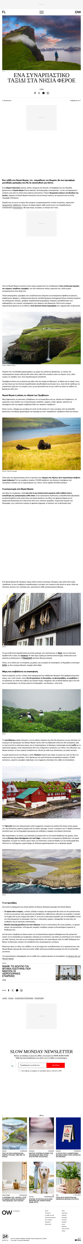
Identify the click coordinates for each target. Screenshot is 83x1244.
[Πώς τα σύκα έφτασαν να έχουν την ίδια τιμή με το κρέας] (14, 1133)
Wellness (64, 1215)
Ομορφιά (64, 1222)
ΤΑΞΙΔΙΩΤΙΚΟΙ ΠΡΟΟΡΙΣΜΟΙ (24, 998)
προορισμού (18, 208)
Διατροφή (64, 1217)
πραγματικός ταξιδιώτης (11, 205)
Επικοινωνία (48, 1224)
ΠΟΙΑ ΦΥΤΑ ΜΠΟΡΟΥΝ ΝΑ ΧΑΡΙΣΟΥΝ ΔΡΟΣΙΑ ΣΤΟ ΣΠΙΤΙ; (67, 1198)
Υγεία (63, 1211)
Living (41, 89)
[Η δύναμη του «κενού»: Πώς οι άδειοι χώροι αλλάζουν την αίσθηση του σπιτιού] (14, 1178)
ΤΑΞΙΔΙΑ (11, 998)
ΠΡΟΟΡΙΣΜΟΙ (39, 998)
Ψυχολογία (64, 1213)
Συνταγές (64, 1219)
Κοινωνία (58, 1151)
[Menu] (41, 12)
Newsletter (48, 1222)
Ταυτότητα (48, 1213)
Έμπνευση (64, 1226)
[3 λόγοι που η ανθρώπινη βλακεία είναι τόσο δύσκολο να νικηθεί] (68, 1133)
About (46, 1211)
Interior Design (6, 1195)
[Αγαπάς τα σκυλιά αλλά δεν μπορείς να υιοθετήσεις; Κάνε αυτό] (41, 1178)
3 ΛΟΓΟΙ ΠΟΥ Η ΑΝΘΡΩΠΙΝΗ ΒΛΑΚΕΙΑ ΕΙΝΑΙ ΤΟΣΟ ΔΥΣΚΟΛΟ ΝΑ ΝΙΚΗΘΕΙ (68, 1155)
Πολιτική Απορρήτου (50, 1217)
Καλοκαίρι (31, 1151)
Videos (63, 1231)
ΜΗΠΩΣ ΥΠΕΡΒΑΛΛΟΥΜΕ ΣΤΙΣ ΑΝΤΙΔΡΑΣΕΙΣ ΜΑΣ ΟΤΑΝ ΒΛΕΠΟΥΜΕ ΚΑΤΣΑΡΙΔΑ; (41, 1155)
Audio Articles (65, 1228)
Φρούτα (4, 1151)
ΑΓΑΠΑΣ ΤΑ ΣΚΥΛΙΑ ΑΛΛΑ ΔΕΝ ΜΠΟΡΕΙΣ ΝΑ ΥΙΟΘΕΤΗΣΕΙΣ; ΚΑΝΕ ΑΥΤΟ (40, 1200)
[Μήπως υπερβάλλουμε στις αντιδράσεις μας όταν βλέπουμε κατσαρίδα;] (41, 1133)
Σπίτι (57, 1195)
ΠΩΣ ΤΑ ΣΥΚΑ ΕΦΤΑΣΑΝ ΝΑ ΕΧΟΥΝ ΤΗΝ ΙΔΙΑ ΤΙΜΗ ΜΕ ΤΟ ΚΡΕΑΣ (13, 1155)
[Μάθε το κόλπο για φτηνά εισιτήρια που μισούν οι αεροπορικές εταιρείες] (68, 972)
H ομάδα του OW (49, 1215)
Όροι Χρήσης (48, 1219)
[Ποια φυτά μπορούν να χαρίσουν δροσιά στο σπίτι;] (68, 1178)
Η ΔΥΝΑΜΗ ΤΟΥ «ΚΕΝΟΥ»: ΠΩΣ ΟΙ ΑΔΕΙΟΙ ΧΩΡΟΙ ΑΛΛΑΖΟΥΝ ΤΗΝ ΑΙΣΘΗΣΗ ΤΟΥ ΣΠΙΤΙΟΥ (14, 1199)
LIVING (4, 998)
